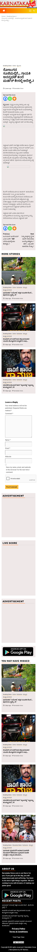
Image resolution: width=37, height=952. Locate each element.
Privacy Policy (18, 929)
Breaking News (7, 65)
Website (8, 457)
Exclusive (19, 287)
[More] (14, 99)
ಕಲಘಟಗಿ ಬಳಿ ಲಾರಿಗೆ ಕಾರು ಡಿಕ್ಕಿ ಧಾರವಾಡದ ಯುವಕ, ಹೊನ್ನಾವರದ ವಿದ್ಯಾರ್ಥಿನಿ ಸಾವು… (16, 340)
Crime (14, 65)
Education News (17, 845)
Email (7, 448)
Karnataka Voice (18, 88)
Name (7, 440)
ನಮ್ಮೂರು (25, 287)
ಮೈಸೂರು (19, 65)
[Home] (4, 10)
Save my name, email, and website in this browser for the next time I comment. (18, 469)
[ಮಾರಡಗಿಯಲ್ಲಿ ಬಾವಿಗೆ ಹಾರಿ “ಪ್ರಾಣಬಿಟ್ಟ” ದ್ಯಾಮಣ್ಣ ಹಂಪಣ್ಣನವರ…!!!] (18, 363)
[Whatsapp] (10, 99)
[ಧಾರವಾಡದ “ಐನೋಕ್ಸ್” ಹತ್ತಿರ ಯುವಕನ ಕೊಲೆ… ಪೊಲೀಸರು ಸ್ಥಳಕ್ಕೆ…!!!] (18, 271)
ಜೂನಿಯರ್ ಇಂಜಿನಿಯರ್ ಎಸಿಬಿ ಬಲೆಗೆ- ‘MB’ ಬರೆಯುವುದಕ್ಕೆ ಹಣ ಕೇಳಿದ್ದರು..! (10, 239)
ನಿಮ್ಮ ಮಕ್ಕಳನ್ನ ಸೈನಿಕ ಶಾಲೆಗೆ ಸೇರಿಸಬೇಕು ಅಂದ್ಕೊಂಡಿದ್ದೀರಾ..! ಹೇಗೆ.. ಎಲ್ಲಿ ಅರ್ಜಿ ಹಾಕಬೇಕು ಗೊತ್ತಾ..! (27, 240)
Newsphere (13, 950)
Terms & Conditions (18, 932)
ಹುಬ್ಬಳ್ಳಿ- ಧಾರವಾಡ (7, 290)
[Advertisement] (18, 43)
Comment (9, 414)
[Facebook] (5, 99)
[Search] (34, 11)
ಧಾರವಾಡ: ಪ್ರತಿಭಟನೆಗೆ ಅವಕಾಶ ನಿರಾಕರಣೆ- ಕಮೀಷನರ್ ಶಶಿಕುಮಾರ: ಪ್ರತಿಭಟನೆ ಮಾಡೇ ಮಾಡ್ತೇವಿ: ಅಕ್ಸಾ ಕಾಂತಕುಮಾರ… (16, 853)
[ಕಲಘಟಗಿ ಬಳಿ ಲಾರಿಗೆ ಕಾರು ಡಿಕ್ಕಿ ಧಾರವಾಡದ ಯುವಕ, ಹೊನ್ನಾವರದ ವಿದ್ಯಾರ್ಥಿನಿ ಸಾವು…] (18, 317)
